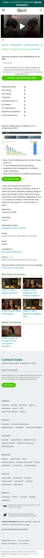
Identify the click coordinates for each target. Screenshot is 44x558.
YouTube (22, 228)
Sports (14, 408)
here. (28, 525)
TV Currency (17, 465)
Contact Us (18, 481)
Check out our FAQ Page (12, 268)
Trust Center (23, 543)
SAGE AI (23, 412)
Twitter (14, 228)
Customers (17, 478)
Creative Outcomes (24, 462)
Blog (24, 459)
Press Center (7, 481)
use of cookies (34, 554)
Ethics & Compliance (9, 543)
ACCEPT (3, 556)
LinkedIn (32, 497)
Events (37, 462)
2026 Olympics (8, 446)
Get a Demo (6, 484)
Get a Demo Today (11, 179)
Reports (5, 459)
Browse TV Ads (30, 440)
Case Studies (15, 459)
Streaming (6, 408)
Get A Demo (9, 385)
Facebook (6, 228)
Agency (32, 405)
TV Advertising (30, 465)
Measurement (7, 427)
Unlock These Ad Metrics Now (22, 78)
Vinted (4, 220)
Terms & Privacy (24, 540)
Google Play (16, 252)
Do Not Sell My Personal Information (15, 529)
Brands (14, 405)
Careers (27, 478)
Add (11, 257)
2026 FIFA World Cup (25, 443)
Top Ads (5, 440)
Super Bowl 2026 (8, 443)
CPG (21, 408)
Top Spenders (16, 440)
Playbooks (6, 465)
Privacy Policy (25, 377)
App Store (6, 252)
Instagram (6, 500)
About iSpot (6, 478)
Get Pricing (18, 484)
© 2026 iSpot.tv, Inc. (9, 540)
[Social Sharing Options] (3, 40)
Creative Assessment (20, 424)
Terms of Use (14, 72)
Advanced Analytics (34, 427)
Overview (5, 405)
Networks (23, 405)
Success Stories (8, 462)
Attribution (19, 427)
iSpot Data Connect (10, 412)
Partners (29, 481)
